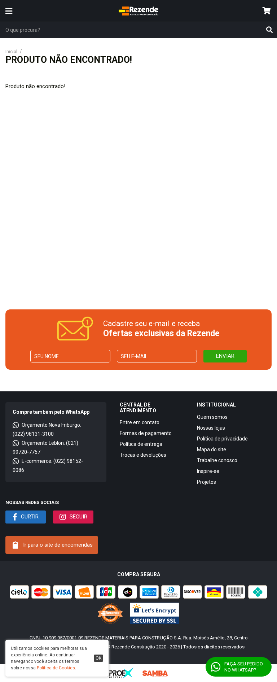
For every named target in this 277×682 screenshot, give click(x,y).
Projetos (206, 482)
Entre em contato (139, 422)
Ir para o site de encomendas (57, 545)
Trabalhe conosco (217, 460)
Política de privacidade (222, 439)
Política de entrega (141, 444)
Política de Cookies (56, 667)
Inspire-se (208, 471)
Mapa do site (211, 449)
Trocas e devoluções (143, 455)
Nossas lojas (211, 428)
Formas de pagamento (146, 433)
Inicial (11, 51)
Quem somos (212, 417)
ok (98, 658)
